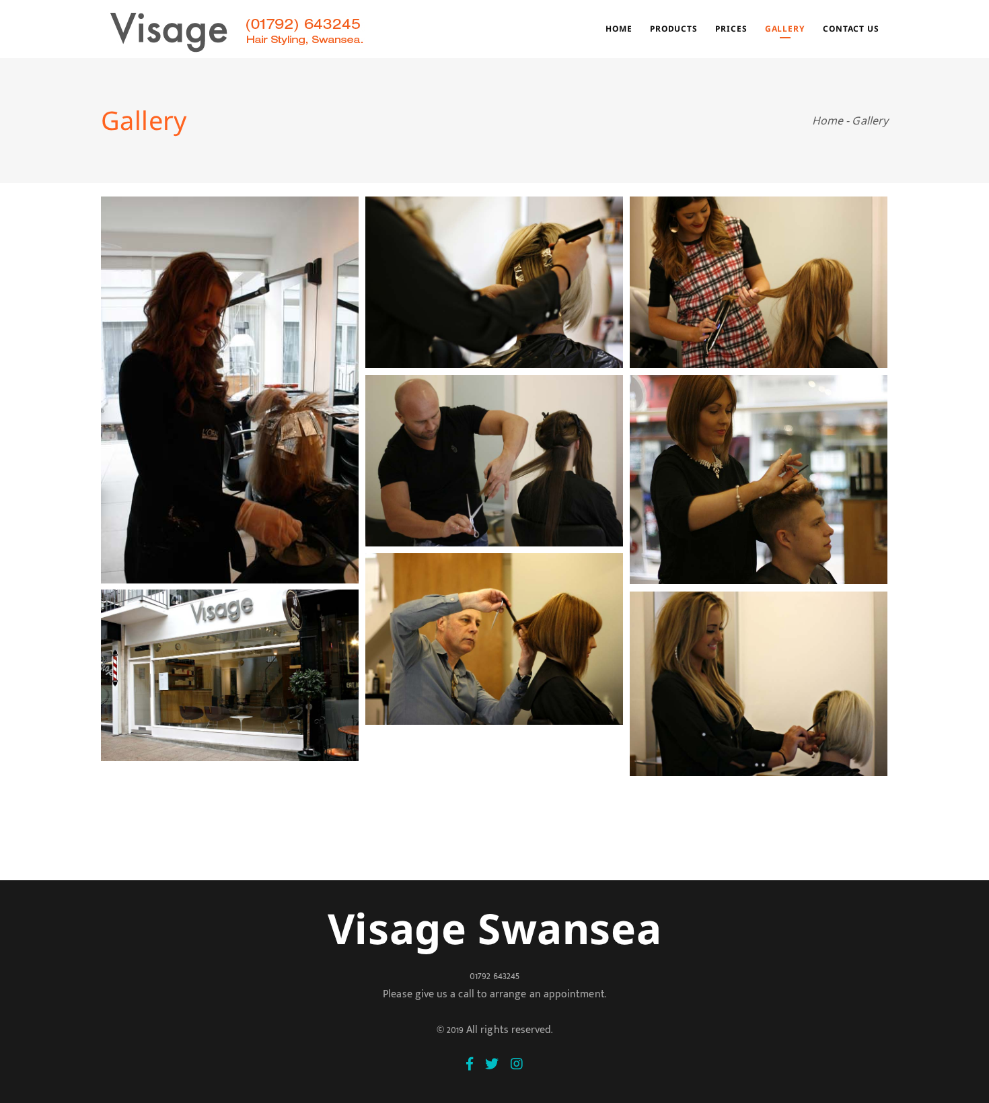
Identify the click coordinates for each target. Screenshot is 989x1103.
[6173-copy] (230, 675)
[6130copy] (494, 639)
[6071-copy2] (758, 480)
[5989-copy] (494, 282)
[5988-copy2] (758, 684)
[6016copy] (758, 282)
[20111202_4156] (230, 390)
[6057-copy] (494, 460)
